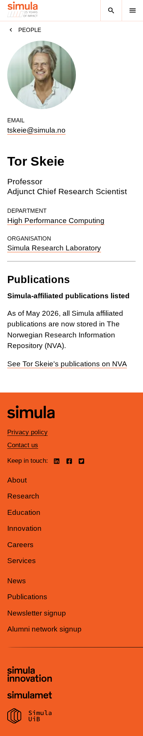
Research (23, 496)
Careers (20, 545)
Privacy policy (27, 432)
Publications (27, 597)
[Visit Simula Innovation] (29, 675)
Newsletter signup (36, 613)
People (29, 30)
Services (21, 561)
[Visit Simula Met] (29, 696)
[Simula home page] (31, 424)
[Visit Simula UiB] (29, 717)
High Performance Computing (55, 221)
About (17, 480)
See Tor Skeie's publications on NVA (67, 364)
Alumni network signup (44, 629)
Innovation (24, 528)
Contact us (22, 445)
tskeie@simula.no (36, 130)
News (16, 581)
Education (23, 512)
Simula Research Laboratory (54, 248)
